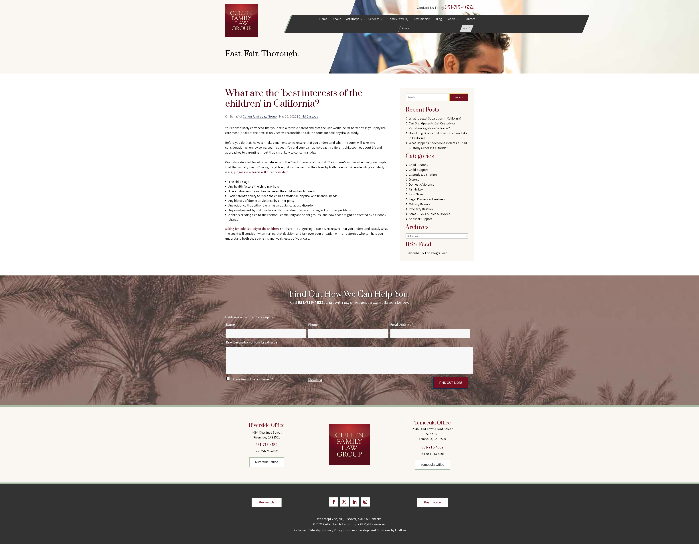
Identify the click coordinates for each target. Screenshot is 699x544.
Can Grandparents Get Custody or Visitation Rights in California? (432, 125)
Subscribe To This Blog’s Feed (426, 253)
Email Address (401, 324)
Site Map (315, 530)
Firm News (416, 194)
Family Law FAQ (398, 19)
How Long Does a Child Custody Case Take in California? (438, 135)
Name (230, 324)
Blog (439, 19)
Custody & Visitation (423, 174)
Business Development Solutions (367, 530)
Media (451, 19)
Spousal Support (420, 219)
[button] (695, 517)
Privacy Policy (332, 530)
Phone (313, 324)
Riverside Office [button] (266, 462)
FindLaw (400, 530)
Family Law (416, 189)
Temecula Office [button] (432, 464)
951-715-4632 (459, 7)
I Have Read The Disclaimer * (252, 379)
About (337, 19)
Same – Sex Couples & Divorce (429, 214)
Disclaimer (315, 379)
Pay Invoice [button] (432, 502)
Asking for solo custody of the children (252, 229)
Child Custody (308, 116)
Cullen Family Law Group (260, 116)
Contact (470, 19)
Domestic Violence (421, 184)
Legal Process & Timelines (427, 199)
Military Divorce (419, 204)
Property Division (421, 209)
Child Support (418, 170)
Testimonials (422, 19)
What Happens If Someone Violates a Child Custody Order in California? (438, 145)
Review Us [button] (267, 502)
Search (459, 97)
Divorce (414, 179)
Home (323, 19)
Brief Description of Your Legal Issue (251, 342)
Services (373, 19)
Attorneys (352, 19)
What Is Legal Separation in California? (435, 118)
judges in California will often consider (260, 172)
